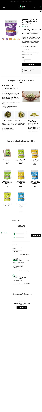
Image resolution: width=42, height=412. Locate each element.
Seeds (5, 15)
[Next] (19, 26)
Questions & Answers (22, 294)
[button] (20, 232)
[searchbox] (17, 245)
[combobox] (17, 248)
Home (3, 15)
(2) (27, 26)
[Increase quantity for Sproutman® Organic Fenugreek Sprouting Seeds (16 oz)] (30, 61)
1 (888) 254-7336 (28, 70)
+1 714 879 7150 (28, 71)
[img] (22, 26)
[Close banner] (41, 1)
